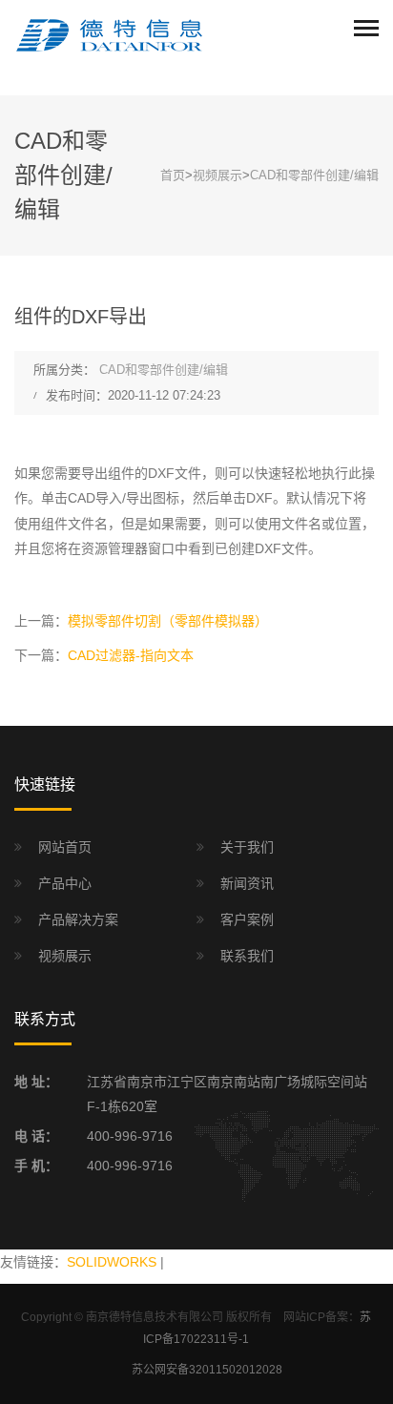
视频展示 (217, 175)
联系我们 (247, 955)
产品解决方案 (78, 919)
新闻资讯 (247, 883)
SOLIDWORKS (111, 1262)
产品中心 (65, 883)
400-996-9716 (130, 1136)
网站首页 (65, 847)
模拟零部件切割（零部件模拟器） (168, 621)
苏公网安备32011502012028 (207, 1369)
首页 (172, 175)
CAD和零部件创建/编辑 (314, 175)
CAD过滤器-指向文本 (131, 655)
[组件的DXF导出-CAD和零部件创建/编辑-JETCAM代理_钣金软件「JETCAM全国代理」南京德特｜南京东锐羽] (109, 34)
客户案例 (247, 919)
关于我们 (247, 847)
